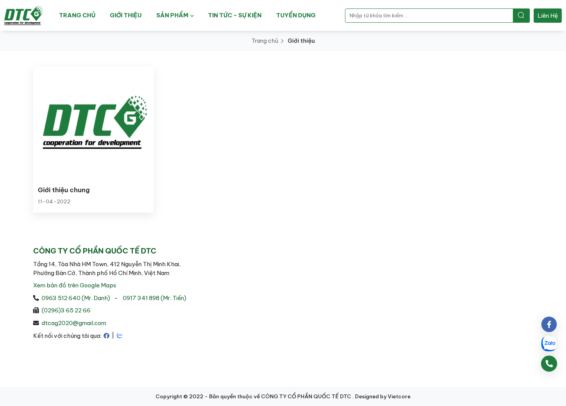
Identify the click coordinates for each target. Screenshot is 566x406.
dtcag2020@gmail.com (74, 323)
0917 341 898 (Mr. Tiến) (154, 298)
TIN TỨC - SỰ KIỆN (234, 15)
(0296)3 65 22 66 (66, 310)
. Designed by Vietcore (381, 396)
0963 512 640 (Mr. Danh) (76, 298)
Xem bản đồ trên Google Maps (74, 285)
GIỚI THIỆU (126, 15)
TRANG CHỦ (77, 15)
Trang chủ (264, 40)
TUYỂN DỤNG (296, 15)
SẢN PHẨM (172, 15)
